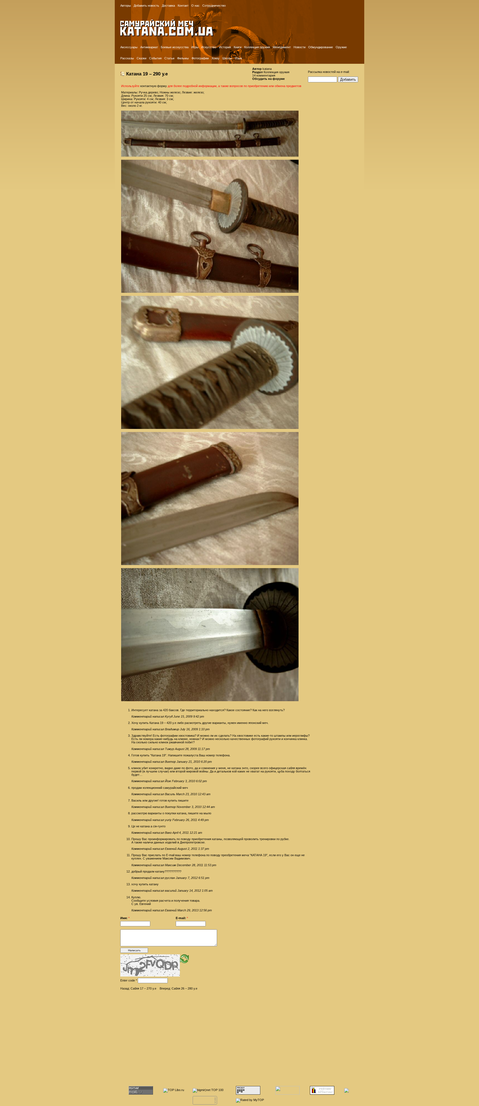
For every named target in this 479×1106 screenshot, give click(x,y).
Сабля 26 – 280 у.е (184, 988)
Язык (238, 58)
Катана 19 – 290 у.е (147, 74)
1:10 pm (204, 729)
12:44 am (208, 806)
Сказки (141, 58)
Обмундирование (320, 47)
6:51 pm (203, 877)
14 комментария (263, 75)
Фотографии (200, 58)
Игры (194, 47)
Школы (227, 58)
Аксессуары (128, 47)
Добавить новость (146, 5)
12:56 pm (205, 910)
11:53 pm (210, 865)
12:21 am (196, 832)
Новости (299, 47)
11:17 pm (204, 749)
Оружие (341, 47)
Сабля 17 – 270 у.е (143, 988)
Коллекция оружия (257, 47)
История (225, 47)
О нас (195, 5)
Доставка (168, 5)
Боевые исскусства (174, 47)
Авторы (125, 5)
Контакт (183, 5)
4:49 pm (203, 820)
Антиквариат (149, 47)
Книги (237, 47)
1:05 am (207, 890)
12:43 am (204, 794)
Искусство (208, 47)
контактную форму (153, 86)
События (155, 58)
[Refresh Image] (184, 958)
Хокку (216, 58)
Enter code (128, 980)
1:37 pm (203, 848)
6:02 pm (201, 781)
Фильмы (183, 58)
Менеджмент (282, 47)
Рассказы (127, 58)
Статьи (169, 58)
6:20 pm (206, 761)
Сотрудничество (214, 5)
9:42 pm (198, 716)
